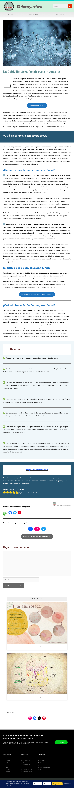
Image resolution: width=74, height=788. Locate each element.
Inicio (10, 15)
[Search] (70, 6)
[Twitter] (15, 512)
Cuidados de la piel (37, 106)
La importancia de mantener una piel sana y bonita (37, 697)
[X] (39, 718)
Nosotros (41, 754)
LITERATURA (33, 15)
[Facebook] (10, 512)
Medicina (60, 15)
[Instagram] (37, 529)
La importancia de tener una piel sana (37, 294)
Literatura (7, 754)
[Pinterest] (19, 512)
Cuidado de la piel (37, 598)
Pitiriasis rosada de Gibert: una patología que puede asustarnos (37, 647)
